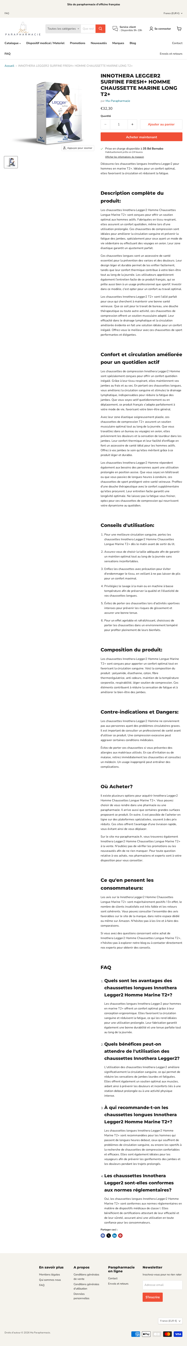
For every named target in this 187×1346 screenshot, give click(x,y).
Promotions (77, 43)
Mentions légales (49, 1274)
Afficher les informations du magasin (124, 157)
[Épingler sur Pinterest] (120, 1235)
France (172, 13)
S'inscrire (153, 1297)
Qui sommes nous (50, 1280)
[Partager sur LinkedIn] (114, 1235)
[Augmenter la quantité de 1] (132, 124)
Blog (133, 43)
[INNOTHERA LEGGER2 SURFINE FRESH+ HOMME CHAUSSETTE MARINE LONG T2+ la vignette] (11, 162)
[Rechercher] (100, 28)
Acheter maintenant (141, 137)
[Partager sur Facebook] (103, 1235)
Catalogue (12, 43)
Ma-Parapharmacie (118, 101)
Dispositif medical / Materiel (45, 43)
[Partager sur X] (108, 1235)
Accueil (9, 65)
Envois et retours (171, 54)
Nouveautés (99, 43)
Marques (118, 43)
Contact (177, 43)
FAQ (7, 13)
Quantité (106, 116)
